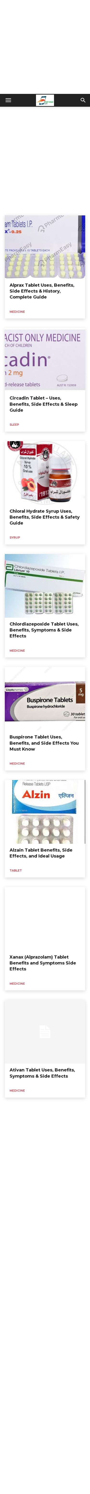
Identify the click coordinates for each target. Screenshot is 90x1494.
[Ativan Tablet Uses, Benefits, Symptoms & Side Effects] (45, 1032)
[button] (8, 100)
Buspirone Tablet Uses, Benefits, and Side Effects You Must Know (44, 743)
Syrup (15, 537)
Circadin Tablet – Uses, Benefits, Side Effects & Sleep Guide (44, 404)
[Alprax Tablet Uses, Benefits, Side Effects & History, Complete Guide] (45, 247)
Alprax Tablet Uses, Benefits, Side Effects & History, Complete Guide (42, 291)
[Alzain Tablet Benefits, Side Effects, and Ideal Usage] (45, 812)
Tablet (16, 870)
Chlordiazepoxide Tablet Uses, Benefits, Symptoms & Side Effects (44, 630)
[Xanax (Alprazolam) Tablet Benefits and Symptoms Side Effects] (45, 919)
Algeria (26, 112)
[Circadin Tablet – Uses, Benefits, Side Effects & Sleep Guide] (45, 360)
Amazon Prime (64, 112)
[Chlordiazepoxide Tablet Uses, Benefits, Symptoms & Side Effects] (45, 586)
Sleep (14, 424)
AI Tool (11, 112)
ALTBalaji (42, 112)
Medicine (17, 311)
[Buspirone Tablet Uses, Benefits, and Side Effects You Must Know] (45, 699)
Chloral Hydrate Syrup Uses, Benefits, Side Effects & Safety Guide (45, 517)
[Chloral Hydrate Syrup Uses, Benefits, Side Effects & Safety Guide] (45, 473)
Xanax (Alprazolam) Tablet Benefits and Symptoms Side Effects (43, 963)
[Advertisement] (45, 47)
